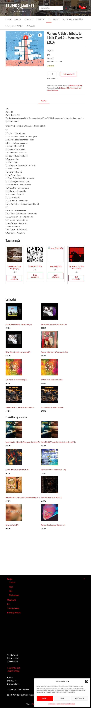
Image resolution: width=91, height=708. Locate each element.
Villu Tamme (54, 90)
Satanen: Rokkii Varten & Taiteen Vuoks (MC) (54, 352)
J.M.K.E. (67, 88)
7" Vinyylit (41, 19)
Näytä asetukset (79, 698)
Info (8, 604)
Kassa (11, 586)
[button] (86, 681)
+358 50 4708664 (13, 671)
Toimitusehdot (14, 595)
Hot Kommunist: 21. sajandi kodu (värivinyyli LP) (20, 407)
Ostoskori (12, 582)
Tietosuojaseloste (13, 608)
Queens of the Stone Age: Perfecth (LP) (17, 470)
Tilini (10, 591)
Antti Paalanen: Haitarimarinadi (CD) (16, 380)
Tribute (49, 90)
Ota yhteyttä (11, 600)
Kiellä (62, 698)
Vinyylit (18, 19)
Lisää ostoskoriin (68, 74)
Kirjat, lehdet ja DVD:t (14, 26)
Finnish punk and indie (76, 86)
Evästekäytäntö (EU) (14, 612)
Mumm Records (74, 88)
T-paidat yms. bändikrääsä (72, 19)
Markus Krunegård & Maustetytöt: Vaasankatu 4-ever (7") (23, 497)
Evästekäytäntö (51, 704)
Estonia (63, 88)
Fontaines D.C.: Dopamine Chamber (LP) (53, 525)
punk (80, 88)
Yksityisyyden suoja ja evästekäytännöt (66, 704)
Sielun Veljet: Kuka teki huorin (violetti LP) (54, 324)
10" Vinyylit (28, 19)
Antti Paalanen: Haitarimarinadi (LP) (51, 380)
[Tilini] (74, 7)
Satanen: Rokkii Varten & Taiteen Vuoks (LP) (19, 324)
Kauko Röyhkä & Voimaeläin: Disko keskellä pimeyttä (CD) (23, 442)
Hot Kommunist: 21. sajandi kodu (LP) (52, 407)
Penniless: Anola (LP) (12, 525)
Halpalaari (30, 26)
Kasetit (56, 19)
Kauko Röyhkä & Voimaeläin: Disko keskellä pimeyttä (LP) (58, 442)
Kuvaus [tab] (44, 100)
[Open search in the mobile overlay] (54, 8)
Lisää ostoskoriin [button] (14, 278)
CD (49, 19)
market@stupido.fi (13, 668)
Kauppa (8, 19)
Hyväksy (44, 698)
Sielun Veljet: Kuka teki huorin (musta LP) (18, 352)
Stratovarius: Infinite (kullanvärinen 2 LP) (53, 470)
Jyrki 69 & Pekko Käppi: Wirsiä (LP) (51, 497)
